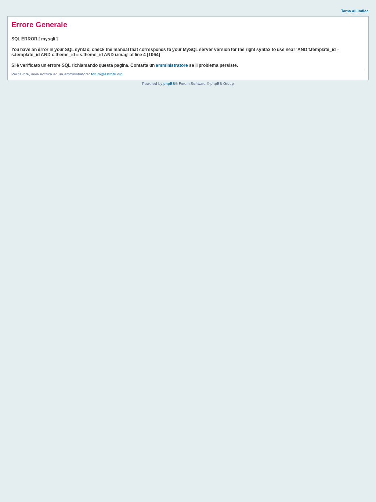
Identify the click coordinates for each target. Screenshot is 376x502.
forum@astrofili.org (107, 74)
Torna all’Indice (355, 11)
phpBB (169, 84)
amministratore (172, 65)
